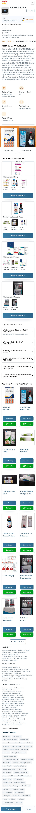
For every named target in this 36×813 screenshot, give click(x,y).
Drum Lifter (6, 746)
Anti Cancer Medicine (17, 789)
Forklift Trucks (17, 736)
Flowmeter (6, 753)
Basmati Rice (24, 739)
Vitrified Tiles (26, 795)
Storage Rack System (9, 769)
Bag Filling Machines (24, 776)
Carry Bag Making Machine (23, 743)
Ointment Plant (7, 782)
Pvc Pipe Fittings (8, 802)
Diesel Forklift (7, 766)
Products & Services (20, 41)
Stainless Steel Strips (9, 776)
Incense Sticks (19, 792)
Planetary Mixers (19, 782)
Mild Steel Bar (7, 772)
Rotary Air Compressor (19, 753)
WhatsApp (10, 424)
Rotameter (24, 749)
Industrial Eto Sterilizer (9, 756)
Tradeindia (4, 728)
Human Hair (6, 736)
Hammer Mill (6, 762)
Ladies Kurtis (7, 786)
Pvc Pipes (21, 799)
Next (29, 141)
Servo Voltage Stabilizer (10, 739)
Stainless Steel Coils (9, 799)
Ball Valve (6, 789)
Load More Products (18, 642)
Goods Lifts (16, 795)
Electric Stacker (17, 746)
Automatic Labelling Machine (22, 762)
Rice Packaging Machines (10, 759)
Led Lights (16, 786)
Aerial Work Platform (20, 766)
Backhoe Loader (8, 743)
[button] (30, 10)
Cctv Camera (26, 786)
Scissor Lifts (28, 746)
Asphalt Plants (7, 779)
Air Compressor (7, 792)
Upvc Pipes (18, 802)
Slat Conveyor (18, 779)
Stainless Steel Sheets (20, 772)
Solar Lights (6, 795)
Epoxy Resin (22, 769)
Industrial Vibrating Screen (11, 749)
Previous (6, 141)
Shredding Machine (27, 759)
